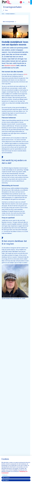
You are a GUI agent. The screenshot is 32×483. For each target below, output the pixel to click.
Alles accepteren (6, 477)
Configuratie (4, 475)
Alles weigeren (5, 480)
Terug (6, 10)
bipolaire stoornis (10, 65)
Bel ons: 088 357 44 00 (21, 2)
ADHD (25, 74)
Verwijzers (24, 2)
